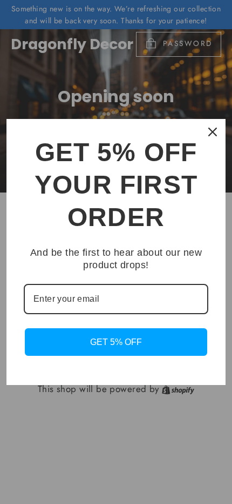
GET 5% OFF (116, 342)
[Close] (213, 132)
